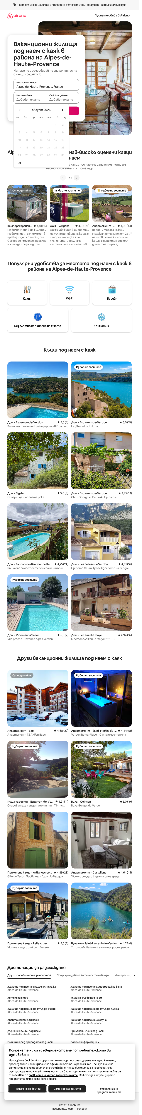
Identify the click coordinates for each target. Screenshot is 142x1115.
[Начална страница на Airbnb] (16, 15)
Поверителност (63, 1108)
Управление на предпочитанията (109, 1090)
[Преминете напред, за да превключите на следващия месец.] (62, 110)
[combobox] (46, 86)
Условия (82, 1108)
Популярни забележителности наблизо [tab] (83, 975)
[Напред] (77, 178)
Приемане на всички (27, 1088)
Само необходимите (67, 1088)
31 (19, 162)
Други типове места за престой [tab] (29, 975)
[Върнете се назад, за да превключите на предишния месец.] (20, 110)
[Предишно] (63, 178)
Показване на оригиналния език (105, 4)
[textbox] (29, 99)
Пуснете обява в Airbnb (112, 15)
